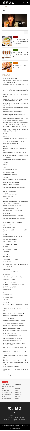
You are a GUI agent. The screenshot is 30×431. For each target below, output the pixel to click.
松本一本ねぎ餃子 (7, 289)
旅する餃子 (5, 234)
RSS (15, 412)
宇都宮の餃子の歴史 (19, 418)
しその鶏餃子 (6, 251)
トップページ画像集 (8, 416)
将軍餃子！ (5, 292)
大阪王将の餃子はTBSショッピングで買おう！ (13, 210)
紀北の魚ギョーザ (7, 136)
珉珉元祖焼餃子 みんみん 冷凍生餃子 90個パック (14, 320)
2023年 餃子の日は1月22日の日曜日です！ (12, 205)
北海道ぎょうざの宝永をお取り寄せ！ (11, 184)
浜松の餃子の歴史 (7, 257)
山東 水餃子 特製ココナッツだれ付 (10, 259)
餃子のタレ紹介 (18, 394)
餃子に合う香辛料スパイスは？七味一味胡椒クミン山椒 (15, 264)
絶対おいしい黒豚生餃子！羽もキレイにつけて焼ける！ (15, 179)
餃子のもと (4, 396)
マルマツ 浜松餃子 (7, 262)
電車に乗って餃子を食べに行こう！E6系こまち (13, 325)
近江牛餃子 (5, 146)
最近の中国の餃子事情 (20, 420)
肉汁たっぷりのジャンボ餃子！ (10, 241)
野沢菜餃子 (5, 246)
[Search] (23, 2)
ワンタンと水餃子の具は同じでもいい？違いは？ (14, 141)
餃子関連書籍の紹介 (6, 398)
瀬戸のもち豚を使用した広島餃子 (10, 249)
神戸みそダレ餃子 (7, 213)
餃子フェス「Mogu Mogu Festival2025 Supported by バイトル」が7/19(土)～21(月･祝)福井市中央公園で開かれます (15, 90)
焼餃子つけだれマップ (9, 420)
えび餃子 (5, 164)
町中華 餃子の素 (6, 269)
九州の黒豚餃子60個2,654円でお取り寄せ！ (13, 340)
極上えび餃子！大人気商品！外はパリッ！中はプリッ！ (15, 127)
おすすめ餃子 (18, 384)
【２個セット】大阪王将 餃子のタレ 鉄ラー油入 (13, 315)
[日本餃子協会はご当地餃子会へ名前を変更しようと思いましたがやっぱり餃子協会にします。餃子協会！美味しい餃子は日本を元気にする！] (9, 2)
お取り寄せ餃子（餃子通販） (8, 386)
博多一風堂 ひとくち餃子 (8, 172)
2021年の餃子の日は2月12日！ (10, 239)
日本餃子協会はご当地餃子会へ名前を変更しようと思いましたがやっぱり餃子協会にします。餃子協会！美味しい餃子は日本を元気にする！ (15, 427)
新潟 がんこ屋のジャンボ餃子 (9, 282)
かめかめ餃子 (6, 177)
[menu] (27, 2)
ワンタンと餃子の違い (19, 416)
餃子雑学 (17, 398)
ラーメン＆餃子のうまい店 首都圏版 (11, 366)
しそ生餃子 (5, 199)
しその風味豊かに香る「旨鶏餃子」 (11, 244)
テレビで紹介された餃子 (7, 392)
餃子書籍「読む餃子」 (8, 294)
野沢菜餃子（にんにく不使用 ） (10, 287)
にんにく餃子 (6, 254)
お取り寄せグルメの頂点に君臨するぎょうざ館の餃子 (15, 138)
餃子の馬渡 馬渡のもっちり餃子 (10, 78)
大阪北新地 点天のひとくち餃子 (10, 174)
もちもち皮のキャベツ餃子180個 (10, 272)
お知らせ (4, 388)
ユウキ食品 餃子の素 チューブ (9, 267)
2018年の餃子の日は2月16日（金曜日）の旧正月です (15, 330)
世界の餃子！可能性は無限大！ (10, 191)
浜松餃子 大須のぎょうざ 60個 (9, 318)
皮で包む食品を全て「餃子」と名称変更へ (12, 222)
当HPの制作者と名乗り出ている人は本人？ (12, 236)
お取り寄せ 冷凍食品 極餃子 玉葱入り (11, 208)
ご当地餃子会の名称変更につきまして (11, 328)
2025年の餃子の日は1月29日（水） (11, 143)
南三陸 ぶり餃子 (6, 274)
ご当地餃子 (17, 388)
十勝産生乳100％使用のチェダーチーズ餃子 (13, 277)
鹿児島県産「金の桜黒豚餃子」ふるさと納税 (13, 215)
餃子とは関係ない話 (6, 394)
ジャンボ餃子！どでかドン (9, 279)
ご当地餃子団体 (5, 390)
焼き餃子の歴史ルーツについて (10, 196)
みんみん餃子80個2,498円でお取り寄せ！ (12, 335)
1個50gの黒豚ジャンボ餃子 (9, 227)
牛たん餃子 (5, 299)
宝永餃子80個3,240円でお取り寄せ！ (11, 333)
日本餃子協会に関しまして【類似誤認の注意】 (13, 323)
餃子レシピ (17, 396)
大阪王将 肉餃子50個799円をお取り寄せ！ (12, 338)
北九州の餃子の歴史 (8, 418)
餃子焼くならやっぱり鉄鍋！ (9, 297)
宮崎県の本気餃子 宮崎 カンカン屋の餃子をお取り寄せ (15, 153)
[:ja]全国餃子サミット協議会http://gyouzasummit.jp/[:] (15, 360)
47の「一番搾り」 (6, 384)
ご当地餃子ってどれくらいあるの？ (11, 194)
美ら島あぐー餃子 (7, 162)
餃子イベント (18, 392)
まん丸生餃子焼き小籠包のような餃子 (11, 182)
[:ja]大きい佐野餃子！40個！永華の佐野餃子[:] (13, 313)
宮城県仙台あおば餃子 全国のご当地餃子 (12, 111)
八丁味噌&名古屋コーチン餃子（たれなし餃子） (14, 284)
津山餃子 (5, 133)
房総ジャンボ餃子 (7, 225)
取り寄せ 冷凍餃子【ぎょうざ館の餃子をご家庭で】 (14, 159)
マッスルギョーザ (7, 302)
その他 (16, 390)
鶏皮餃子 (5, 167)
